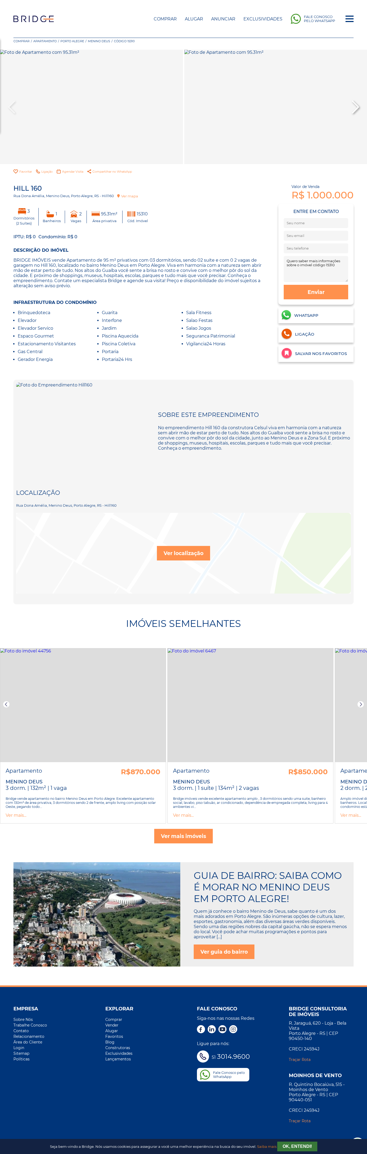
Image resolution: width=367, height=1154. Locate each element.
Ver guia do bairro (224, 952)
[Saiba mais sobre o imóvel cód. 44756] (83, 705)
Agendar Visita (72, 171)
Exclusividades (262, 19)
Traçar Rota (300, 1059)
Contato (21, 1030)
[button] (355, 107)
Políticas (21, 1059)
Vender (111, 1025)
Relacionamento (28, 1036)
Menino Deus (99, 41)
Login (18, 1047)
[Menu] (350, 19)
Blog (109, 1042)
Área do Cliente (27, 1042)
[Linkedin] (212, 1029)
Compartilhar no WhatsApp (112, 171)
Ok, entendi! (297, 1146)
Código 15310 (124, 41)
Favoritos (114, 1036)
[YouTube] (222, 1029)
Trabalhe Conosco (30, 1025)
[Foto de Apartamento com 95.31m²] (91, 107)
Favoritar (25, 171)
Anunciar (223, 19)
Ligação (47, 171)
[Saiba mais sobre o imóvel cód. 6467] (250, 705)
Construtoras (117, 1047)
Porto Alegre (72, 41)
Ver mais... (16, 815)
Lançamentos (118, 1059)
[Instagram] (233, 1029)
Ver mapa (129, 196)
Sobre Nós (23, 1019)
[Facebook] (201, 1029)
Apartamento (45, 41)
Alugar (194, 19)
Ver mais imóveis (183, 836)
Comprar (165, 19)
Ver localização (183, 553)
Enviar (316, 292)
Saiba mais (266, 1147)
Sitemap (21, 1053)
